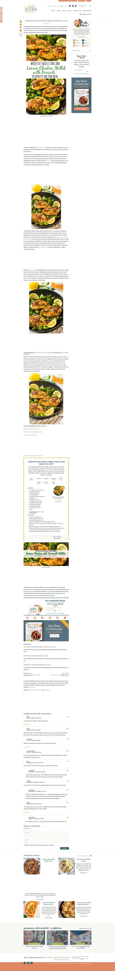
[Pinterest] (1, 10)
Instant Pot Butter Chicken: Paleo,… (49, 903)
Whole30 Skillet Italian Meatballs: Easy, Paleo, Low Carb (36, 655)
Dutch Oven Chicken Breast (84, 860)
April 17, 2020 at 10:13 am (33, 752)
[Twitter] (1, 16)
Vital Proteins (40, 147)
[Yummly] (1, 13)
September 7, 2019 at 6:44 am (37, 772)
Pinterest (38, 690)
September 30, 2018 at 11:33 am (35, 782)
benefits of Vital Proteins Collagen (42, 352)
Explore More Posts (84, 928)
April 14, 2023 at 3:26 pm (33, 730)
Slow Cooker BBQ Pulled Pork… (49, 860)
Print (62, 488)
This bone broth (43, 247)
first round (48, 160)
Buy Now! (54, 635)
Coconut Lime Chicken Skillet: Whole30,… (83, 903)
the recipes (63, 352)
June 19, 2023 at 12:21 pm (33, 718)
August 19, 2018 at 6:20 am (34, 804)
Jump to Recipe (46, 23)
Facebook (32, 690)
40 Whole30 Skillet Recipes (31, 429)
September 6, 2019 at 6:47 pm (34, 762)
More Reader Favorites (83, 856)
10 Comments (20, 35)
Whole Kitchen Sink (31, 9)
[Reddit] (1, 18)
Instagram (47, 690)
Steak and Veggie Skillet (30, 435)
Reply (67, 716)
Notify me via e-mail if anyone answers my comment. (39, 845)
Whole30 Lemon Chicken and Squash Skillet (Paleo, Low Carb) (37, 664)
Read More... (32, 687)
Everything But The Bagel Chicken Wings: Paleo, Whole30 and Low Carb (40, 646)
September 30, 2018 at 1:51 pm (37, 791)
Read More (81, 36)
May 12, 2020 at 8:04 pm (33, 740)
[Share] (1, 21)
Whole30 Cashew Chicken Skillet (33, 432)
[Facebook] (1, 8)
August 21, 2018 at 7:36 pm (36, 818)
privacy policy (62, 613)
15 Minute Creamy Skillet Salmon (33, 455)
